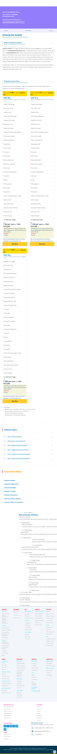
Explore (28, 522)
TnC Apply (5, 235)
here (20, 69)
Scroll (54, 752)
